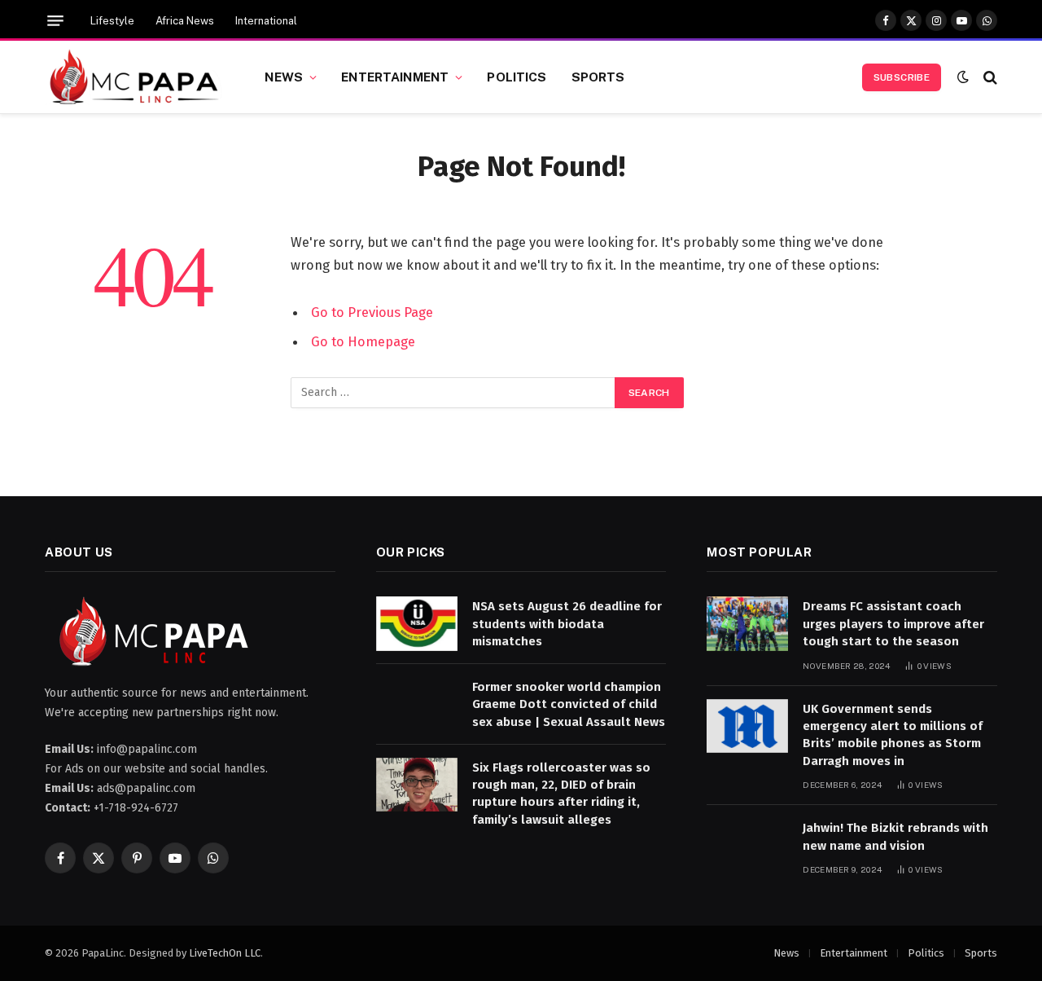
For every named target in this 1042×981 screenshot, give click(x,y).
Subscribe (901, 77)
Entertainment (395, 76)
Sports (598, 76)
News (284, 76)
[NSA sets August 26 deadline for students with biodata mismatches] (417, 623)
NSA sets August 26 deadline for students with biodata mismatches (567, 624)
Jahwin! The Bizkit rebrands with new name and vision (895, 836)
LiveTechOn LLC (224, 953)
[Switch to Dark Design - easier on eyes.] (963, 77)
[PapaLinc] (134, 77)
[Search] (988, 77)
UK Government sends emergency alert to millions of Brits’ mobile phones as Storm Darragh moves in (893, 735)
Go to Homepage (363, 341)
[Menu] (55, 20)
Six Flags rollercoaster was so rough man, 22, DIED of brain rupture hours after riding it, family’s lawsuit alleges (561, 793)
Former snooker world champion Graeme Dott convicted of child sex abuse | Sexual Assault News (568, 704)
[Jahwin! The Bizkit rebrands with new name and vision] (747, 845)
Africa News (184, 21)
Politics (516, 76)
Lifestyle (112, 21)
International (266, 21)
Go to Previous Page (372, 312)
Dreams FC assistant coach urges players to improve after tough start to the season (893, 624)
